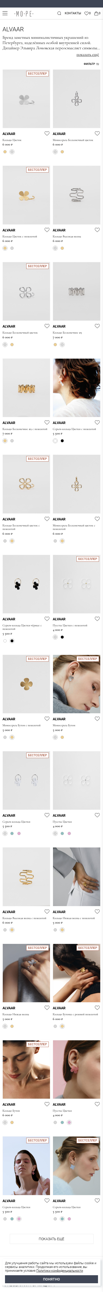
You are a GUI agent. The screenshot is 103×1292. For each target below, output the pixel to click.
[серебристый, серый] (12, 151)
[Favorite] (87, 13)
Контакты (73, 13)
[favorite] (47, 133)
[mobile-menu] (5, 13)
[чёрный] (62, 440)
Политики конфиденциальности (59, 1270)
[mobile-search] (59, 13)
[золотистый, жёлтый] (5, 151)
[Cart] (97, 13)
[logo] (23, 16)
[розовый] (19, 833)
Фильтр (89, 64)
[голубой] (12, 833)
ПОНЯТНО (51, 1279)
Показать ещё (51, 1239)
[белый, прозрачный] (55, 440)
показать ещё (87, 54)
